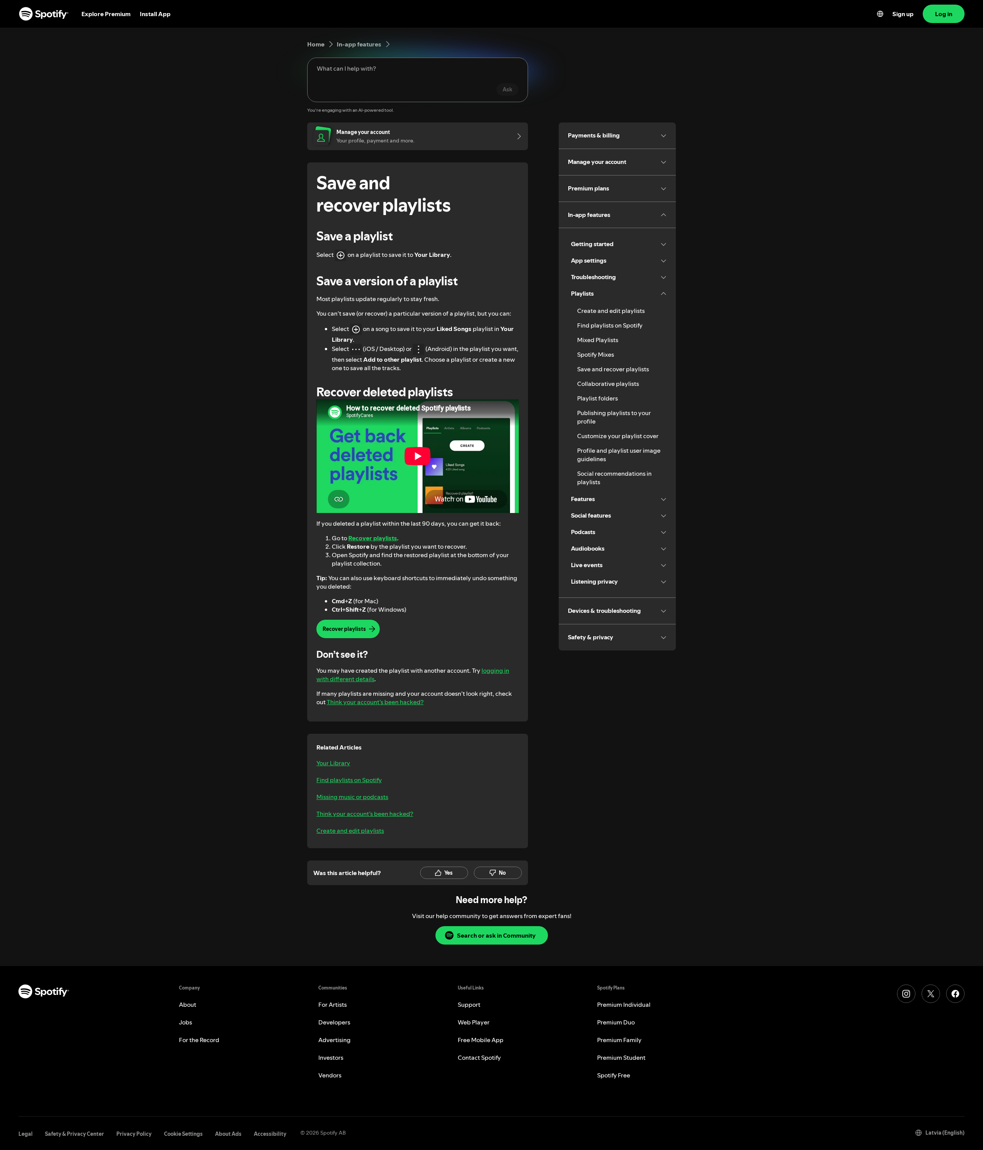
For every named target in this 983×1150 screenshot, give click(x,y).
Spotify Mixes (595, 354)
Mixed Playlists (597, 340)
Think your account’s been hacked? (375, 702)
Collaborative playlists (608, 383)
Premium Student (621, 1057)
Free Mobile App (480, 1040)
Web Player (474, 1022)
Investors (330, 1057)
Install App (155, 14)
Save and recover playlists (613, 369)
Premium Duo (616, 1022)
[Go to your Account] (516, 136)
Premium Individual (623, 1004)
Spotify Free (613, 1075)
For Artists (332, 1004)
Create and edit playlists (350, 830)
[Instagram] (906, 994)
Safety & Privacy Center (74, 1134)
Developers (334, 1022)
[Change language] (880, 14)
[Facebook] (955, 994)
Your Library (333, 763)
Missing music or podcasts (352, 797)
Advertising (334, 1040)
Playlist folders (597, 398)
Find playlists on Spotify (349, 780)
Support (469, 1004)
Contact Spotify (479, 1057)
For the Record (199, 1040)
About (187, 1004)
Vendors (329, 1075)
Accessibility (270, 1134)
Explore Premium (106, 14)
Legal (25, 1134)
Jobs (185, 1022)
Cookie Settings (183, 1134)
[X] (931, 994)
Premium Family (619, 1040)
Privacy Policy (134, 1134)
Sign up (902, 14)
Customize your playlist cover (618, 436)
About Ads (228, 1134)
